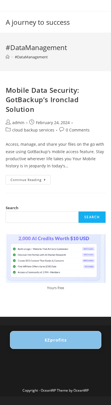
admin (18, 122)
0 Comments (78, 130)
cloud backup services (33, 130)
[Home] (7, 56)
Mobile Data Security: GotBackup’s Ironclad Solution (43, 99)
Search (12, 207)
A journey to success (38, 22)
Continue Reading (31, 180)
